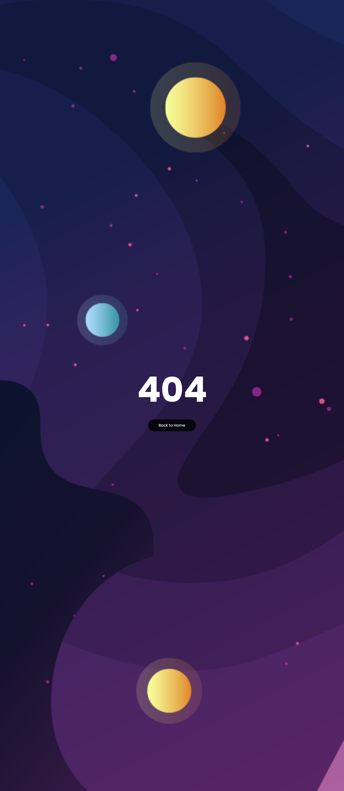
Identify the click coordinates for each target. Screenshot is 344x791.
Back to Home (172, 425)
